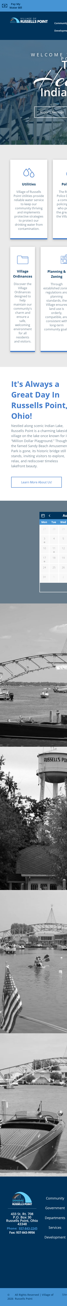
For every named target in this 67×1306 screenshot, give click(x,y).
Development (55, 1237)
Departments (55, 1218)
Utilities (29, 184)
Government (55, 1208)
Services (55, 1227)
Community (55, 1198)
